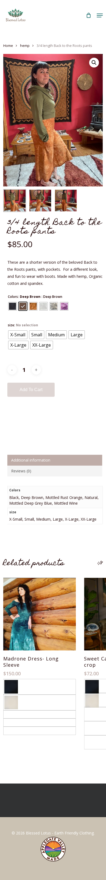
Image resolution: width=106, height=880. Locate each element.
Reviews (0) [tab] (21, 470)
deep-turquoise (17, 714)
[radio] (12, 306)
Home (8, 45)
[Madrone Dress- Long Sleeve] (39, 614)
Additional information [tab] (30, 460)
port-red (11, 730)
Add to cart (31, 389)
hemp (25, 45)
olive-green (14, 722)
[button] (100, 15)
